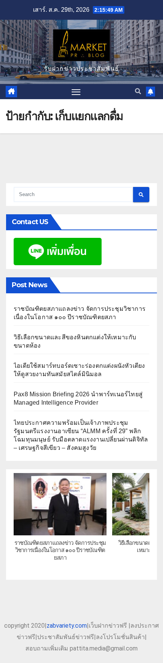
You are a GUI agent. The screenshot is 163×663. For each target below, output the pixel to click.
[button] (138, 91)
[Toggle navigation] (76, 91)
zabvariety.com (67, 625)
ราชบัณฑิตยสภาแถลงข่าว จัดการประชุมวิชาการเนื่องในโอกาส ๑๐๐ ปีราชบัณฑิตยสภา (60, 550)
